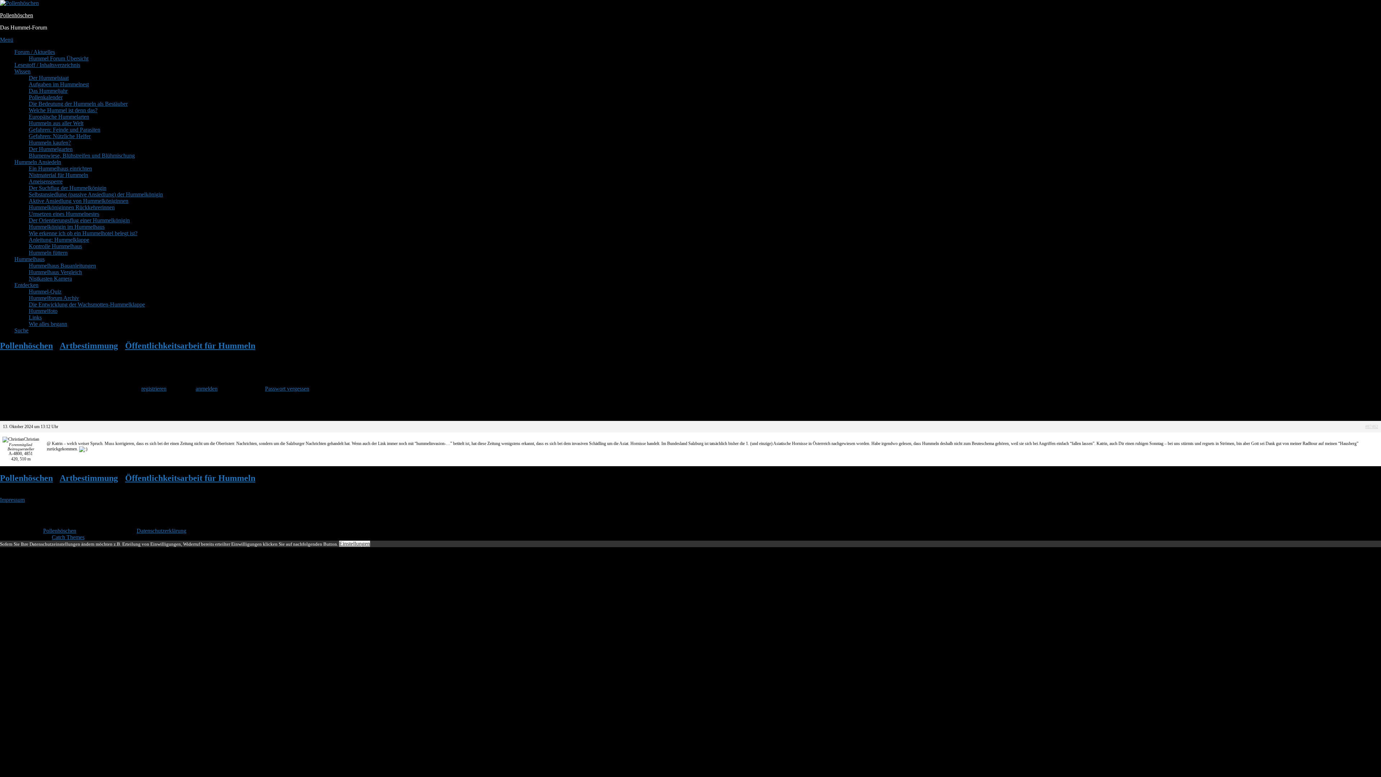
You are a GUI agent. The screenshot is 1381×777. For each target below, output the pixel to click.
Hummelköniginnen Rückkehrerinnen (72, 207)
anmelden (207, 389)
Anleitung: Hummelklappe (59, 240)
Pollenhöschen (16, 15)
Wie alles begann (48, 324)
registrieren (154, 389)
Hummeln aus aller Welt (56, 123)
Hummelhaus (29, 259)
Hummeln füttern (48, 253)
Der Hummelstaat (49, 78)
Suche (21, 330)
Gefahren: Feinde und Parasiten (64, 130)
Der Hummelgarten (51, 149)
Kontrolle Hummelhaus (55, 246)
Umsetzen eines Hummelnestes (64, 214)
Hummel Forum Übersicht (58, 58)
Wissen (22, 71)
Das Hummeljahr (48, 91)
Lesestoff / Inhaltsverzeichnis (47, 65)
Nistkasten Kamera (50, 279)
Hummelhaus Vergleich (55, 272)
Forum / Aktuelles (34, 52)
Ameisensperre (46, 181)
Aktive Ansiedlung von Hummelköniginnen (78, 201)
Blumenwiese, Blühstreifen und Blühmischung (82, 156)
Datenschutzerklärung (161, 531)
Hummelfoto (43, 311)
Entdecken (26, 285)
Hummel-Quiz (45, 291)
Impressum (12, 500)
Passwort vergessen (287, 389)
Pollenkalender (46, 97)
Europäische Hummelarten (59, 117)
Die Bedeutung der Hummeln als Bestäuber (78, 104)
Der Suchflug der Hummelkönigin (67, 188)
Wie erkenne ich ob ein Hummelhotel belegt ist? (83, 233)
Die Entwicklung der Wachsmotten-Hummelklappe (87, 304)
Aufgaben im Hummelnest (59, 84)
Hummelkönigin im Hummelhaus (67, 227)
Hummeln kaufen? (50, 143)
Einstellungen (354, 544)
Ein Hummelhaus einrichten (60, 168)
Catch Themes (68, 537)
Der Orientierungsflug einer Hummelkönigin (79, 220)
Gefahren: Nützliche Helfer (60, 136)
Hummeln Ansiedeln (37, 162)
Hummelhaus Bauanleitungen (62, 266)
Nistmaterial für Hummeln (58, 175)
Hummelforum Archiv (54, 298)
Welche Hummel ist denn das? (63, 110)
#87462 (1371, 426)
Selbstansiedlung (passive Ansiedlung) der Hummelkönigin (96, 194)
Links (35, 317)
